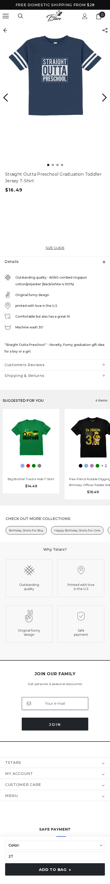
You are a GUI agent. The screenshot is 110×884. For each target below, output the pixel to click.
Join (55, 724)
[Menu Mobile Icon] (6, 16)
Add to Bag (55, 869)
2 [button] (53, 165)
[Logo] (54, 16)
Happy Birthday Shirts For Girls (77, 530)
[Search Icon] (20, 16)
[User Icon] (84, 16)
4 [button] (62, 165)
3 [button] (57, 165)
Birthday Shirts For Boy (26, 530)
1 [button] (48, 165)
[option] (55, 75)
